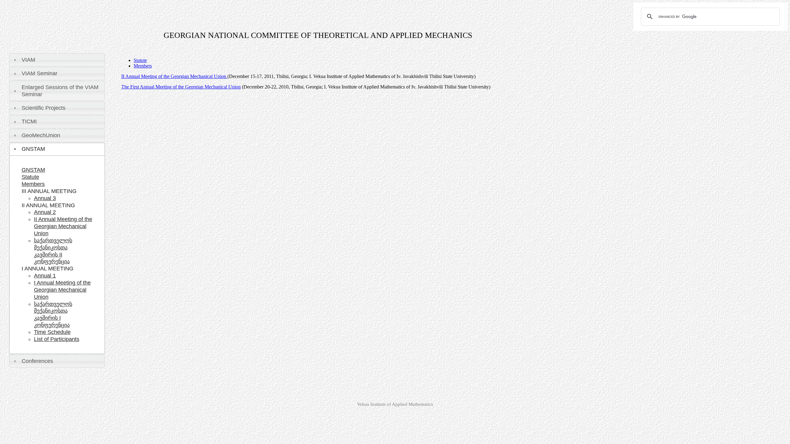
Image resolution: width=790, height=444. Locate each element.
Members (33, 184)
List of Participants (56, 339)
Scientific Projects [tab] (43, 108)
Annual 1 (45, 276)
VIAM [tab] (28, 60)
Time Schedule (52, 332)
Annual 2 (45, 212)
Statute (30, 177)
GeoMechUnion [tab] (41, 135)
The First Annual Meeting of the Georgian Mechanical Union (181, 86)
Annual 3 (45, 198)
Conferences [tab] (37, 361)
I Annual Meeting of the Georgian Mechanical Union (62, 290)
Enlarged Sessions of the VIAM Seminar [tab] (60, 90)
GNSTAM (33, 170)
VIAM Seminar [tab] (39, 73)
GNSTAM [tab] (33, 149)
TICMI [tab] (29, 121)
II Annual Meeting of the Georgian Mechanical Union (63, 226)
